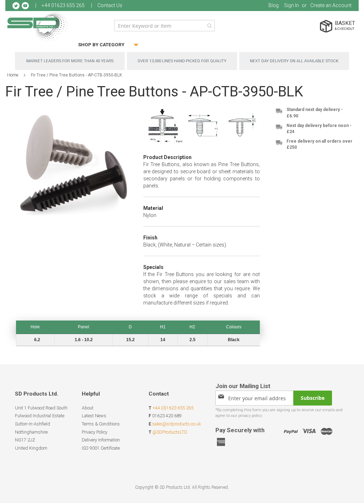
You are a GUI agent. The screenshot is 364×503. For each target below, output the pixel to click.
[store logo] (37, 26)
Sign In (291, 5)
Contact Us (109, 5)
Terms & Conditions (101, 424)
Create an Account (331, 5)
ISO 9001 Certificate (101, 448)
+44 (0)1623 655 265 (172, 408)
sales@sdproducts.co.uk (176, 424)
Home (12, 75)
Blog (273, 5)
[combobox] (164, 25)
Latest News (94, 415)
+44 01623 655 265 (63, 5)
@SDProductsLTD (169, 432)
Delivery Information (101, 440)
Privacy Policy (94, 432)
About (87, 408)
